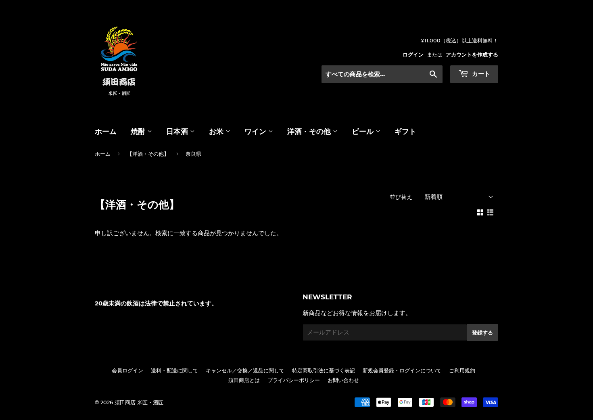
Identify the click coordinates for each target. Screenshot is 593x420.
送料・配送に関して (174, 370)
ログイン (413, 55)
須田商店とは (244, 380)
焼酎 (139, 131)
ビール (364, 131)
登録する (482, 332)
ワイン (256, 131)
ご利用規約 (462, 370)
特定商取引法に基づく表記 (323, 370)
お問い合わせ (343, 380)
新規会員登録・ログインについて (402, 370)
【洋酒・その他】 (148, 153)
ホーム (106, 131)
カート (480, 73)
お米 (217, 131)
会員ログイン (127, 370)
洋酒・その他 (310, 131)
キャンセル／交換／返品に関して (245, 370)
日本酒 (178, 131)
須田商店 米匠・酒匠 (139, 402)
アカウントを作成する (472, 55)
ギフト (405, 131)
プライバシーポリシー (293, 380)
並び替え (401, 197)
